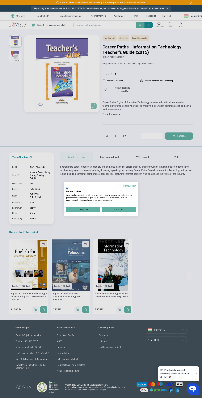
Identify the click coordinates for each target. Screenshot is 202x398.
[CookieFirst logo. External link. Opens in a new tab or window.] (67, 188)
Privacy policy (129, 186)
